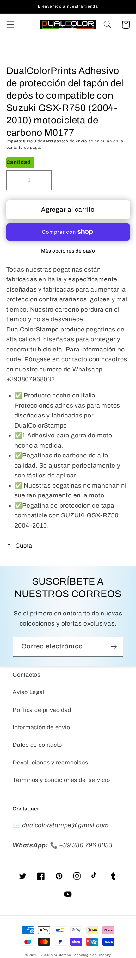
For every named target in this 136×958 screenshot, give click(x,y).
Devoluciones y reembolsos (50, 762)
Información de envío (41, 727)
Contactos (26, 675)
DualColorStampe (55, 955)
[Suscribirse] (114, 647)
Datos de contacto (37, 745)
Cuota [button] (23, 545)
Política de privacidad (42, 710)
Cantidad (18, 162)
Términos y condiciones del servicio (61, 780)
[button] (10, 25)
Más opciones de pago (68, 250)
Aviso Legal (29, 692)
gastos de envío (70, 141)
